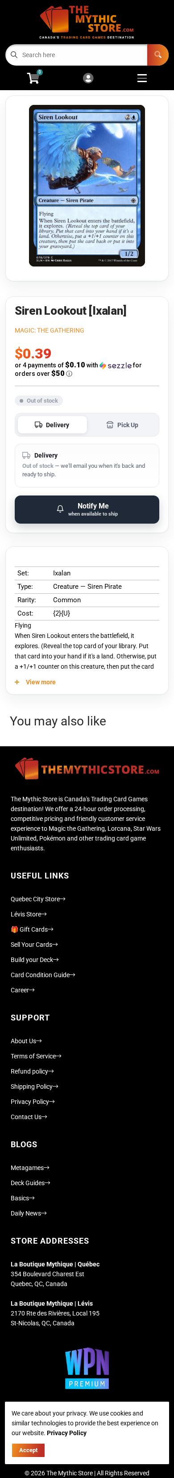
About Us (23, 1041)
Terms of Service (33, 1056)
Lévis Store (26, 914)
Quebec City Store (35, 899)
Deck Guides (28, 1183)
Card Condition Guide (40, 974)
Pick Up (127, 425)
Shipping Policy (32, 1086)
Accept (28, 1450)
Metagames (27, 1167)
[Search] (158, 55)
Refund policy (29, 1071)
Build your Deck (32, 959)
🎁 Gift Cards (29, 929)
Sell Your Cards (31, 944)
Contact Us (26, 1116)
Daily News (26, 1213)
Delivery (57, 425)
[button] (87, 369)
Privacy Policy (30, 1101)
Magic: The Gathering (49, 330)
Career (20, 990)
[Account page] (88, 79)
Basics (20, 1198)
